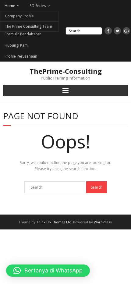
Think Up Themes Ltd (53, 222)
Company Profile (19, 16)
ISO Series (37, 5)
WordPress (103, 222)
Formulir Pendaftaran (23, 34)
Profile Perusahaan (21, 56)
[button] (48, 270)
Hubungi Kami (17, 45)
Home (10, 5)
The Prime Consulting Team (28, 26)
